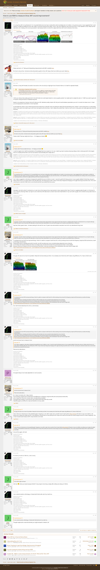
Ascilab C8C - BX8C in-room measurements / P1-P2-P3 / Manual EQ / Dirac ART (28, 554)
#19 (95, 491)
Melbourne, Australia (8, 80)
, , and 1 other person (25, 79)
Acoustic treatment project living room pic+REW (20, 549)
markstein (9, 555)
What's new (36, 5)
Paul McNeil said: (17, 172)
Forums (30, 5)
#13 (95, 370)
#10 (95, 253)
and (19, 62)
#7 (95, 187)
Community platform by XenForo (43, 567)
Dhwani (92, 538)
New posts (5, 7)
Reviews (16, 5)
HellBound (9, 550)
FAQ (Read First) (8, 5)
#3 (95, 83)
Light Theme (7, 565)
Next (12, 20)
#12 (95, 327)
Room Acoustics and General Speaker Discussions (25, 538)
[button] (40, 5)
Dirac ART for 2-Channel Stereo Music (17, 537)
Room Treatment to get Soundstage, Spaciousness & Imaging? (24, 545)
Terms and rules (82, 565)
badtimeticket (91, 542)
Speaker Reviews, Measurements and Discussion (32, 542)
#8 (95, 217)
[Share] (94, 23)
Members (51, 5)
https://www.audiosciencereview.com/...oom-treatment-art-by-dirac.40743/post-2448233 (34, 247)
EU (11, 96)
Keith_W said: (17, 129)
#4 (95, 126)
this (68, 71)
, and (21, 166)
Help (94, 565)
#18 (95, 476)
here (65, 10)
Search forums (11, 7)
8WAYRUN (56, 568)
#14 (95, 385)
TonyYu (8, 538)
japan (11, 141)
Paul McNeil (6, 17)
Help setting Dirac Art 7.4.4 (14, 541)
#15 (95, 406)
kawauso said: (17, 146)
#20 (95, 515)
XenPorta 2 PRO (45, 568)
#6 (95, 169)
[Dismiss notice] (95, 10)
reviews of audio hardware (27, 10)
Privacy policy (89, 565)
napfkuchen (91, 546)
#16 (95, 422)
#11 (95, 292)
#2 (95, 65)
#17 (95, 453)
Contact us (76, 565)
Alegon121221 (10, 542)
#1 (95, 22)
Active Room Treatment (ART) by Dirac (28, 89)
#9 (95, 232)
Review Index (23, 5)
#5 (95, 144)
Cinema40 (9, 546)
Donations (44, 5)
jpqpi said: (16, 342)
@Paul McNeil (73, 413)
